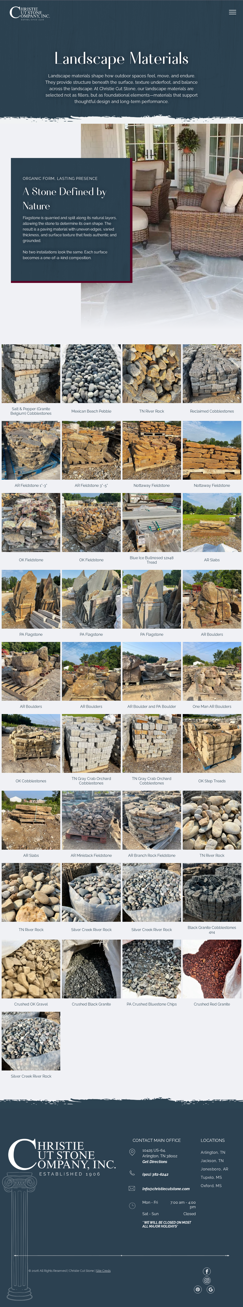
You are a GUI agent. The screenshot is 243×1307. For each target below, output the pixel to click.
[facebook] (207, 1272)
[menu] (232, 12)
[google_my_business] (211, 1290)
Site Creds (103, 1270)
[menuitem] (220, 1152)
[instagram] (207, 1281)
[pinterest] (198, 1290)
